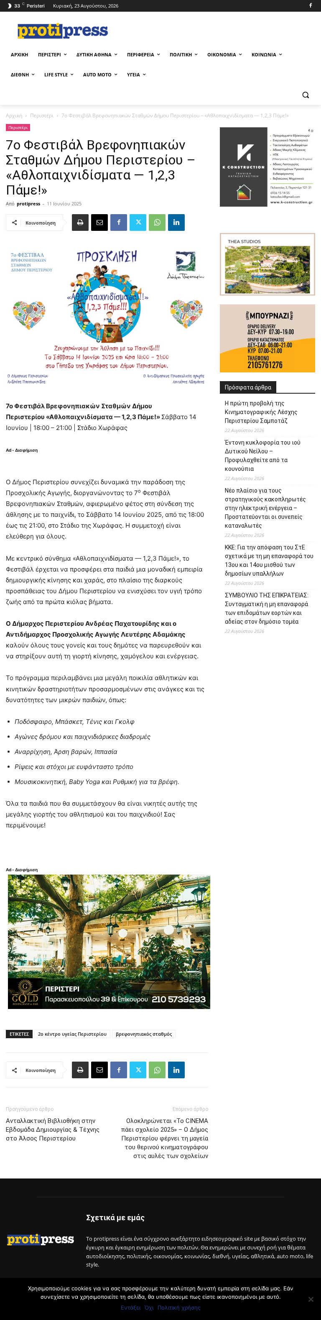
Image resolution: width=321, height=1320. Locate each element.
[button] (305, 95)
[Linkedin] (176, 222)
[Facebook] (310, 6)
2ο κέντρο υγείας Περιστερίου (72, 1034)
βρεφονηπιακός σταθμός (144, 1034)
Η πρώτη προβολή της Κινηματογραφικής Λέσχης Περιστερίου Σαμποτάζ (261, 412)
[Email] (99, 222)
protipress (28, 203)
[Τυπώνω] (80, 222)
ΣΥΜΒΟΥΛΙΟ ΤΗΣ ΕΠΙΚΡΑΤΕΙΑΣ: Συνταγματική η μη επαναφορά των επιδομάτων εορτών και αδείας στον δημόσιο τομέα (266, 608)
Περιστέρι (42, 115)
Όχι (149, 1307)
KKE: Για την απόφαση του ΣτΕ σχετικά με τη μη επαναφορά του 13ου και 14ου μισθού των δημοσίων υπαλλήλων (269, 560)
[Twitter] (138, 222)
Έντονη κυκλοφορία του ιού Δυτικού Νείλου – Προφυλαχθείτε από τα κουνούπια (263, 455)
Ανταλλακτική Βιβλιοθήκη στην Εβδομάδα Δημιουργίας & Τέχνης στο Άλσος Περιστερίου (52, 1129)
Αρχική (14, 115)
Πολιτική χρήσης (179, 1307)
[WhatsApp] (157, 222)
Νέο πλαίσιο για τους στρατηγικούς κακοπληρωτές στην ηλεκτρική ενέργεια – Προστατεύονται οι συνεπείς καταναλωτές (265, 508)
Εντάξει (130, 1307)
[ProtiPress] (63, 30)
